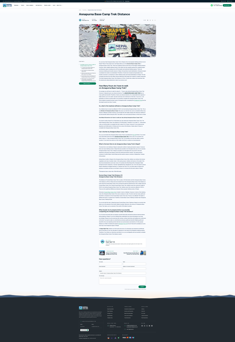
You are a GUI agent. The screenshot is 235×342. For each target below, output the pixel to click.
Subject (100, 271)
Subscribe (83, 330)
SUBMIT (142, 286)
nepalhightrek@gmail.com (132, 326)
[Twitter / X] (147, 326)
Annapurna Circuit (138, 100)
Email (124, 261)
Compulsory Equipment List (129, 309)
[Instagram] (145, 326)
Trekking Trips (110, 317)
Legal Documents (144, 315)
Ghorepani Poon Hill (123, 223)
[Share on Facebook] (148, 20)
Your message (101, 275)
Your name (101, 261)
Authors (142, 309)
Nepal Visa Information (128, 313)
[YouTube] (149, 326)
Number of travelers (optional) (129, 266)
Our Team (143, 313)
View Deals (127, 1)
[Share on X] (150, 20)
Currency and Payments (128, 311)
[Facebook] (142, 326)
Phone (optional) (102, 266)
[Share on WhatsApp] (153, 20)
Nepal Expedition (110, 309)
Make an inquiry (87, 83)
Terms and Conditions (128, 315)
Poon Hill (134, 134)
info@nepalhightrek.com (132, 325)
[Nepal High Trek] (7, 5)
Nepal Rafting (109, 315)
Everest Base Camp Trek (110, 192)
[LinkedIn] (152, 326)
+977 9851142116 (130, 329)
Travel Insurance (127, 317)
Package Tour (109, 313)
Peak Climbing (110, 311)
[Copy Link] (155, 20)
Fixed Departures (144, 317)
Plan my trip (226, 5)
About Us (143, 311)
